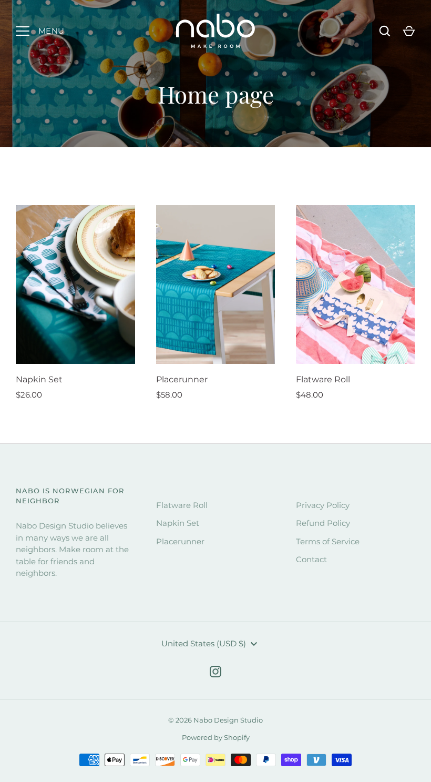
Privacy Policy (323, 505)
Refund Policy (323, 523)
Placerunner (182, 379)
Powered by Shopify (216, 737)
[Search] (384, 31)
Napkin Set (39, 379)
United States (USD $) (203, 643)
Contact (311, 559)
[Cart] (408, 31)
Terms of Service (328, 541)
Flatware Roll (323, 379)
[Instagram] (215, 671)
